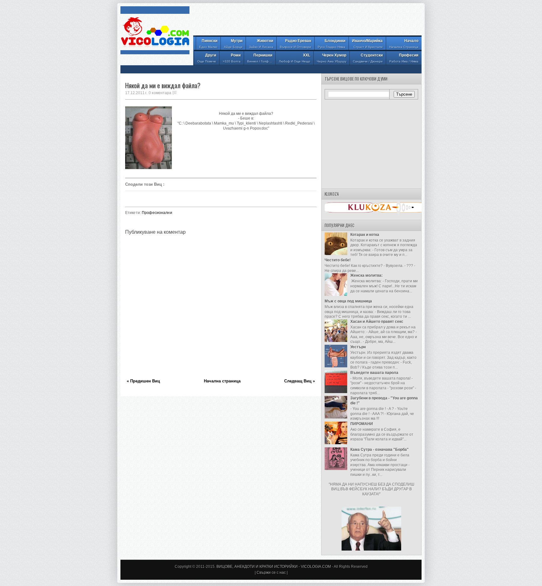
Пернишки (259, 58)
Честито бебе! (338, 260)
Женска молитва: (366, 275)
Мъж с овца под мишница (348, 301)
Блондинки (331, 44)
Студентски (368, 58)
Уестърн (358, 347)
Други (206, 58)
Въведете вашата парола (374, 372)
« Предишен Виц (143, 381)
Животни (261, 44)
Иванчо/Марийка (367, 44)
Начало (403, 44)
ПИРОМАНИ (361, 424)
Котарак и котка (364, 234)
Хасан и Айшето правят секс (376, 321)
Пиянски (208, 44)
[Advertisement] (307, 20)
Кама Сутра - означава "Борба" (379, 449)
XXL (294, 58)
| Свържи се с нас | (271, 572)
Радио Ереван (295, 44)
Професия (403, 58)
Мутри (233, 44)
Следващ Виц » (299, 381)
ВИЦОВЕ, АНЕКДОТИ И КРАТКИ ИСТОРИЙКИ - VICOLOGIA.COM (273, 566)
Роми (232, 58)
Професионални (157, 212)
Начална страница (222, 381)
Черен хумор (331, 58)
